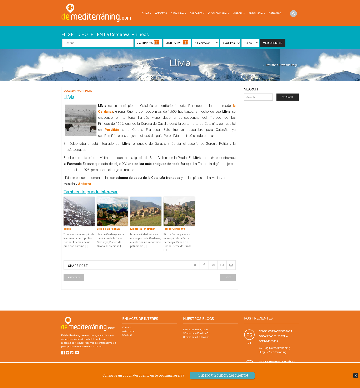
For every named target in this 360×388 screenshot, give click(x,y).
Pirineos (86, 90)
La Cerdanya (72, 90)
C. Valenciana (217, 13)
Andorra (161, 13)
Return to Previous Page (282, 65)
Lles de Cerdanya (108, 228)
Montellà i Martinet (142, 228)
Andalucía (256, 13)
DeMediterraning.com (195, 329)
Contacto (127, 327)
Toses (67, 228)
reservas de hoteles (72, 342)
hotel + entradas (97, 339)
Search (287, 97)
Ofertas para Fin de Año (196, 333)
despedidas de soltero (89, 346)
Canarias (275, 13)
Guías (145, 13)
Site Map (127, 334)
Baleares (196, 13)
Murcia (237, 13)
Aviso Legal (128, 331)
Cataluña (177, 13)
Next (228, 277)
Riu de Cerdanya (174, 228)
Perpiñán (112, 130)
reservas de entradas (96, 342)
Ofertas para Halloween (196, 337)
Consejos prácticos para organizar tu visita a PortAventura (275, 336)
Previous (74, 277)
